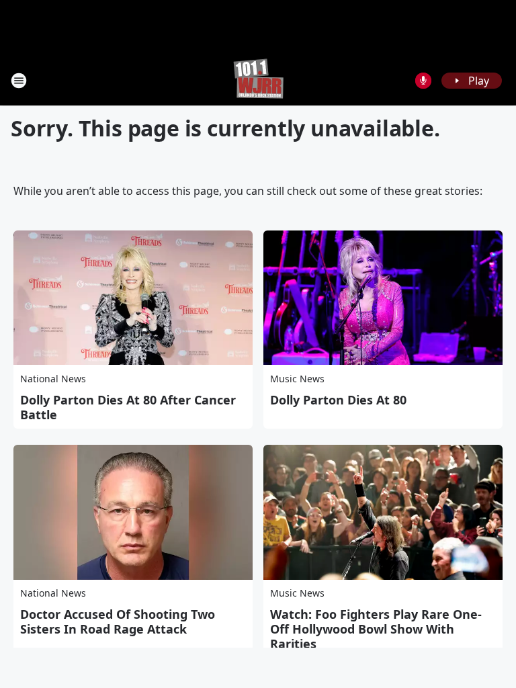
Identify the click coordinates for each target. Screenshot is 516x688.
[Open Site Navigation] (19, 81)
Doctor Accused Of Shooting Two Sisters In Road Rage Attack (117, 621)
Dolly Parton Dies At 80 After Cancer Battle (128, 407)
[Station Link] (258, 80)
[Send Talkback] (423, 81)
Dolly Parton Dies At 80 (338, 399)
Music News (297, 378)
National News (53, 378)
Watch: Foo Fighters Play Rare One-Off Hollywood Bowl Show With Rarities (376, 629)
